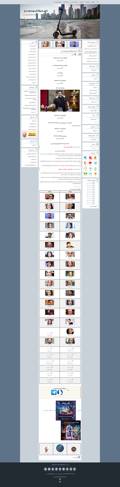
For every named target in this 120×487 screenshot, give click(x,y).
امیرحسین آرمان (50, 229)
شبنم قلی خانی (49, 287)
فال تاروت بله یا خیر (32, 80)
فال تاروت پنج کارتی (32, 63)
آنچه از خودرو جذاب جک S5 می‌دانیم (31, 98)
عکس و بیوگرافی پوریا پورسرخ (36, 11)
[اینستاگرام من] (63, 469)
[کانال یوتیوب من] (49, 469)
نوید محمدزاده (70, 382)
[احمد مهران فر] (74, 44)
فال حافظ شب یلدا (32, 127)
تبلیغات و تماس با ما (57, 2)
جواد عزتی (49, 239)
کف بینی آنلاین (94, 102)
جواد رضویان (70, 345)
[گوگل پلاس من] (52, 469)
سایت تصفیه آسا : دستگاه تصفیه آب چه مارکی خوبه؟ (30, 92)
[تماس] (60, 469)
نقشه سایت (56, 477)
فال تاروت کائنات (32, 51)
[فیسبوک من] (67, 469)
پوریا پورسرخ (70, 219)
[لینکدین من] (45, 469)
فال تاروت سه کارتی (32, 57)
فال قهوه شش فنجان (93, 93)
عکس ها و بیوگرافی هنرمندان (30, 165)
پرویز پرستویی (70, 357)
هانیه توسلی (70, 268)
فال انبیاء (95, 79)
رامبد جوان (70, 287)
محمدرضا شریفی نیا (49, 363)
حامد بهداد (70, 296)
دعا (96, 122)
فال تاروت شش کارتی (32, 66)
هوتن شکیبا (49, 382)
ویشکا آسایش (70, 239)
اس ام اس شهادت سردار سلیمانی (90, 49)
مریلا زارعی (50, 210)
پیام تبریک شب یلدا (32, 129)
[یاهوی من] (74, 469)
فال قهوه (95, 87)
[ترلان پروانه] (60, 44)
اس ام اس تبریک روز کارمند (92, 61)
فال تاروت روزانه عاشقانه (31, 77)
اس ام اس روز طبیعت (93, 56)
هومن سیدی (70, 375)
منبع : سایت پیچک (77, 186)
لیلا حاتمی (49, 316)
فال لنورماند (33, 159)
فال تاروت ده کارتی (32, 71)
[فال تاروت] (78, 411)
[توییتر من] (56, 469)
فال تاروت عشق (33, 74)
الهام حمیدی (70, 258)
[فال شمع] (49, 411)
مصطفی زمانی (49, 200)
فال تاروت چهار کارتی (32, 60)
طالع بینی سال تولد (93, 206)
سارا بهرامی (70, 306)
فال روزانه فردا (33, 162)
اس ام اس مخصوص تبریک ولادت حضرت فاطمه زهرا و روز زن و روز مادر (91, 52)
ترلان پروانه (49, 277)
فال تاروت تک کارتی (32, 54)
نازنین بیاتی (49, 351)
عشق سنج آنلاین (94, 139)
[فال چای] (44, 411)
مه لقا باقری (49, 296)
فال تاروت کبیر (33, 49)
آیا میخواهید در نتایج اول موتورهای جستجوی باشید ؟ (30, 108)
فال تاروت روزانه (32, 46)
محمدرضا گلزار (70, 335)
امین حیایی (50, 306)
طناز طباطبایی (49, 258)
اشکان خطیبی (49, 248)
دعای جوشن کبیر (93, 119)
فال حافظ (93, 2)
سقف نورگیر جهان (32, 102)
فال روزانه (81, 2)
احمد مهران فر (49, 219)
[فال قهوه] (53, 411)
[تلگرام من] (70, 469)
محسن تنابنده (70, 200)
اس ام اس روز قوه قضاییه (92, 46)
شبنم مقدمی (70, 277)
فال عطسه (34, 145)
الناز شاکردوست (70, 351)
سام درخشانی (70, 248)
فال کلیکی (95, 131)
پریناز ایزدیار (49, 335)
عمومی (73, 457)
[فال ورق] (71, 431)
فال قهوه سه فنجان (93, 90)
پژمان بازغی (49, 345)
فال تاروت (87, 2)
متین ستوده (49, 268)
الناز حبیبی (70, 229)
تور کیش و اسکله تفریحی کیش (30, 105)
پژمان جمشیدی (70, 316)
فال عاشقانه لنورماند (32, 156)
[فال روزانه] (66, 411)
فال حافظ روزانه (33, 124)
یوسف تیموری (70, 363)
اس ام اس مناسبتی (74, 2)
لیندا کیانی (70, 325)
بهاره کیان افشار (49, 325)
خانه (97, 2)
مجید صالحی (49, 375)
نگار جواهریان (70, 369)
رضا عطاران (70, 210)
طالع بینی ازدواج (94, 110)
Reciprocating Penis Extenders (31, 95)
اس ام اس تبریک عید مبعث (92, 58)
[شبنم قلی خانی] (45, 44)
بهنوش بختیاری (49, 369)
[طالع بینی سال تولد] (90, 194)
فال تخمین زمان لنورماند (31, 154)
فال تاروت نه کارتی (32, 68)
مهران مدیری (49, 357)
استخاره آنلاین (66, 2)
